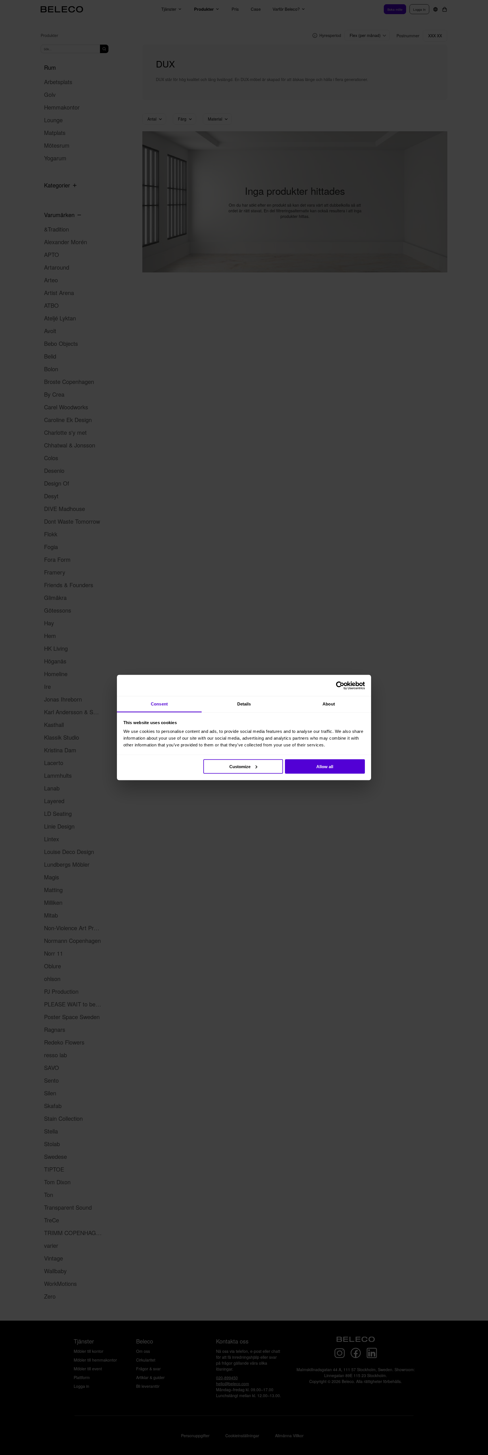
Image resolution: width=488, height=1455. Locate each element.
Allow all (324, 766)
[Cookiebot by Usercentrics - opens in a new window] (340, 685)
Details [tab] (244, 704)
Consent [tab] (159, 704)
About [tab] (329, 704)
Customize (239, 766)
